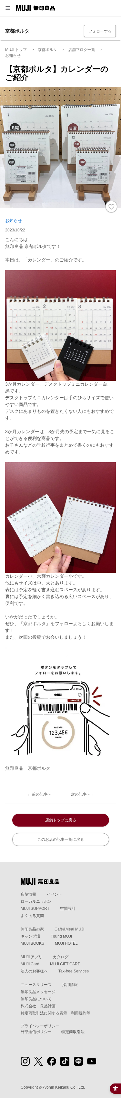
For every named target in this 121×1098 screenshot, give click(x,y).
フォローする (100, 31)
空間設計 (68, 908)
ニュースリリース (36, 984)
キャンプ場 (30, 936)
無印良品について (36, 999)
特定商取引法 (73, 1032)
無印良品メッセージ (38, 992)
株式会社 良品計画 (38, 1006)
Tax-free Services (73, 971)
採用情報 (70, 984)
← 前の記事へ (39, 794)
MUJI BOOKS (32, 943)
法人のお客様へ (34, 971)
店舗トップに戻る (60, 820)
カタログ (60, 957)
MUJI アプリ (31, 957)
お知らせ (13, 220)
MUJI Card (30, 964)
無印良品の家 (32, 929)
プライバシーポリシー (40, 1026)
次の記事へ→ (82, 794)
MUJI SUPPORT (35, 908)
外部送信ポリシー (36, 1032)
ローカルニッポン (36, 901)
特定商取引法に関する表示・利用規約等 (55, 1013)
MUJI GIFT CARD (65, 964)
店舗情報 (28, 894)
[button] (7, 8)
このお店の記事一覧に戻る (60, 839)
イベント (54, 894)
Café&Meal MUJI (69, 929)
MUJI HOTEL (66, 943)
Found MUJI (61, 936)
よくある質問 (32, 915)
